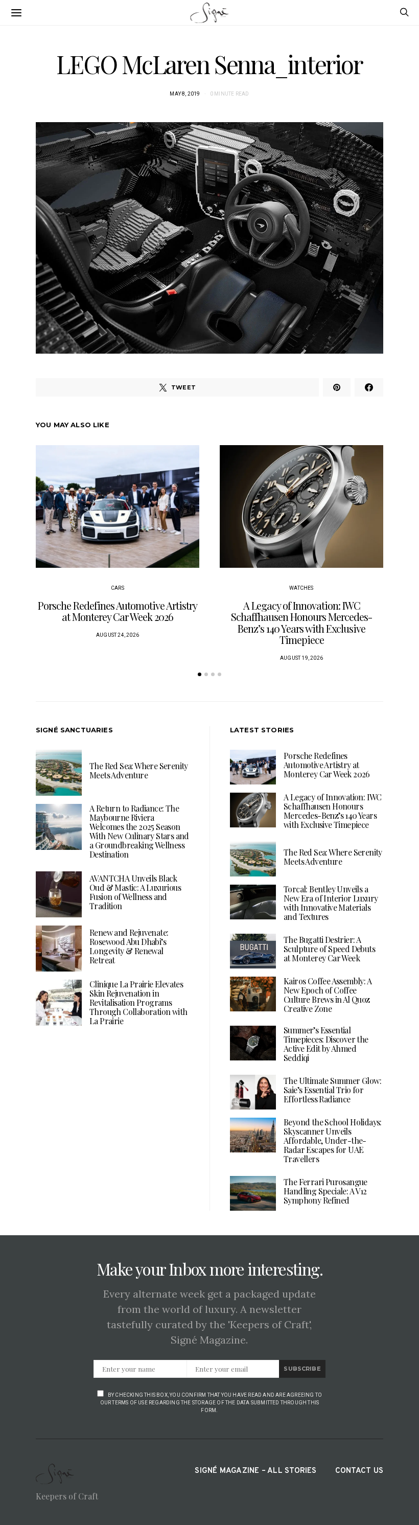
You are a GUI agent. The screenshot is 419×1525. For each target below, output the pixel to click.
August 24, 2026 (117, 635)
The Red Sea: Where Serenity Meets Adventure (138, 770)
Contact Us (359, 1471)
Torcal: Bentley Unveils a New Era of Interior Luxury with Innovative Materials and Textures (331, 903)
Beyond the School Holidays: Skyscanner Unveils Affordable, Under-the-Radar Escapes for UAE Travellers (333, 1140)
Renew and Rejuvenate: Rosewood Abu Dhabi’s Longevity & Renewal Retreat (128, 946)
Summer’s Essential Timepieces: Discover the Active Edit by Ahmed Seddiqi (326, 1044)
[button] (199, 674)
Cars (117, 588)
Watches (301, 588)
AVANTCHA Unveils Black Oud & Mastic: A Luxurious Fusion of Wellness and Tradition (135, 892)
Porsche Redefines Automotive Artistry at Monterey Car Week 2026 (117, 611)
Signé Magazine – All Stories (255, 1471)
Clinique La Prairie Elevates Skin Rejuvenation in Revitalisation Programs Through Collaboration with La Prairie (138, 1002)
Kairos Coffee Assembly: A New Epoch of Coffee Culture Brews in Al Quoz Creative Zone (327, 995)
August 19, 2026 (301, 658)
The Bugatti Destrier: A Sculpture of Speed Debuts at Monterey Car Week (329, 948)
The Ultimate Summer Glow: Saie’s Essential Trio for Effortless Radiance (332, 1089)
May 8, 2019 (185, 94)
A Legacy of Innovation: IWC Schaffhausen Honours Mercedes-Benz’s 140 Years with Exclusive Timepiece (301, 622)
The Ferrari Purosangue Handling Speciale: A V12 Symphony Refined (325, 1191)
